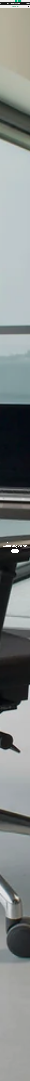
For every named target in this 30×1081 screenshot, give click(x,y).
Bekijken (15, 551)
